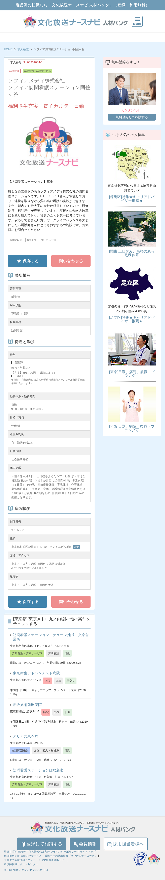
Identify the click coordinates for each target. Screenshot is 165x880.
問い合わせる (71, 261)
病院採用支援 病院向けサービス (22, 856)
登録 (6, 851)
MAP (76, 547)
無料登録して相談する (132, 117)
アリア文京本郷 (25, 736)
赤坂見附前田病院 (27, 705)
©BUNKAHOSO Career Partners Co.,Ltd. (26, 870)
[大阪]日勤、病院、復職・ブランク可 (132, 428)
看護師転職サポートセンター (21, 864)
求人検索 (23, 49)
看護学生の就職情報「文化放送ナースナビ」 (71, 856)
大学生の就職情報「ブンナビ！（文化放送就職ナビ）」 (36, 860)
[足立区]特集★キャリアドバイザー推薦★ (132, 319)
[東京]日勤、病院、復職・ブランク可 (132, 374)
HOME (8, 49)
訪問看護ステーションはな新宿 (38, 770)
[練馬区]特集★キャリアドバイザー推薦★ (132, 198)
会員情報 (88, 843)
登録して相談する (44, 843)
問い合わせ (19, 851)
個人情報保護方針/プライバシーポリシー (53, 851)
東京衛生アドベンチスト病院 (36, 673)
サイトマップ (88, 851)
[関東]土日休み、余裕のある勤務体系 (132, 253)
